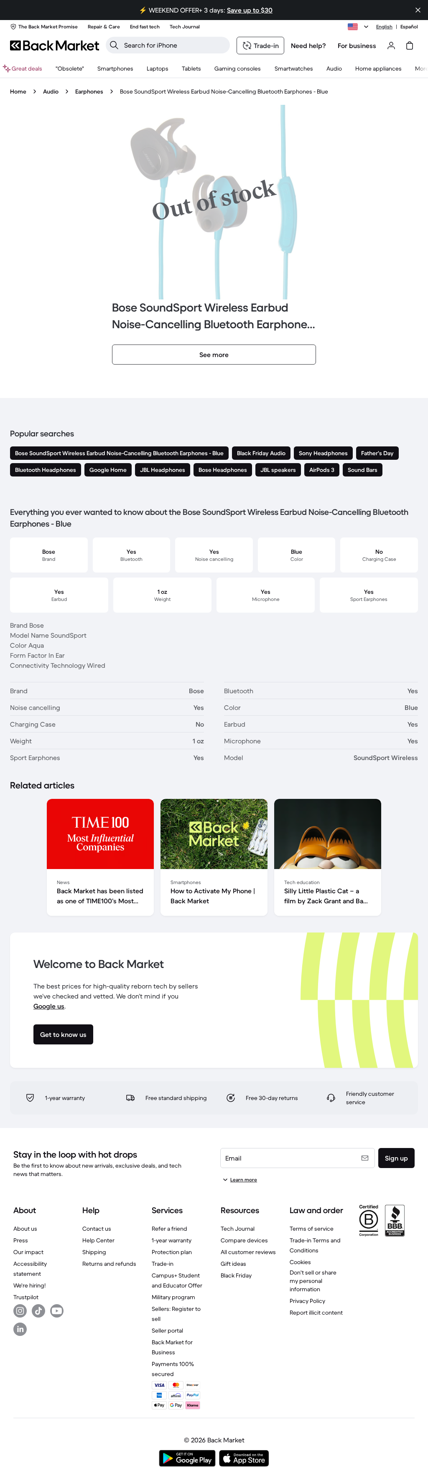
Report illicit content (316, 1312)
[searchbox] (174, 45)
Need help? (308, 45)
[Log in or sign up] (391, 45)
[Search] (114, 45)
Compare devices (244, 1240)
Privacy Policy (307, 1301)
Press (20, 1240)
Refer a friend (169, 1228)
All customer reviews (248, 1252)
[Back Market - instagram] (20, 1311)
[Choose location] (359, 26)
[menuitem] (115, 68)
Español (409, 26)
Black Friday (236, 1275)
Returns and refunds (109, 1263)
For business (357, 45)
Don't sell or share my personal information (313, 1281)
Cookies (300, 1262)
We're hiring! (29, 1285)
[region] (214, 859)
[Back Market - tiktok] (38, 1311)
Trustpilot (25, 1297)
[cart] (409, 45)
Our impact (28, 1252)
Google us (48, 1006)
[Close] (418, 10)
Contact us (96, 1228)
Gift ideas (233, 1263)
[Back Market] (54, 46)
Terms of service (312, 1228)
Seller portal (167, 1330)
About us (25, 1228)
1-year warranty (171, 1240)
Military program (173, 1297)
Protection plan (172, 1252)
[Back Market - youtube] (57, 1311)
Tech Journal (238, 1228)
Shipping (94, 1252)
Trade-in (162, 1263)
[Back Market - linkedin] (20, 1329)
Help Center (98, 1240)
